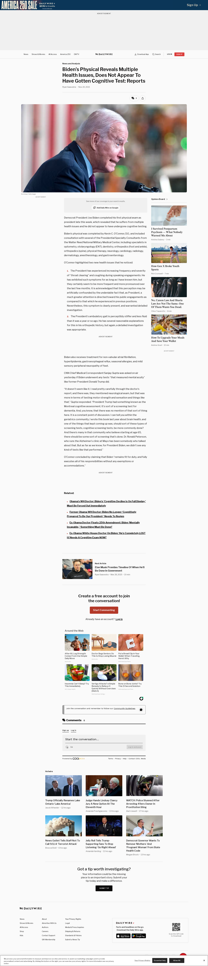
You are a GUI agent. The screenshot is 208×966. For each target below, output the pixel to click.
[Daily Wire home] (104, 54)
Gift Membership (48, 940)
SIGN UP (179, 54)
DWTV (76, 54)
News (26, 54)
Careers (45, 931)
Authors (45, 927)
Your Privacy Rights (73, 919)
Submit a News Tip (72, 940)
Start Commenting (104, 610)
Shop (22, 931)
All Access (53, 54)
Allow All (176, 960)
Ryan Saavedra (69, 87)
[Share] (143, 98)
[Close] (204, 960)
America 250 (65, 54)
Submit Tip (104, 888)
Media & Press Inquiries (74, 927)
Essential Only (160, 960)
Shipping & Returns (72, 931)
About (44, 919)
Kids (21, 935)
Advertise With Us (49, 923)
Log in (119, 619)
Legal (67, 923)
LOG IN (169, 54)
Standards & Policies (73, 935)
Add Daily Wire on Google (107, 208)
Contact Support (48, 935)
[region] (104, 960)
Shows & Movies (38, 54)
